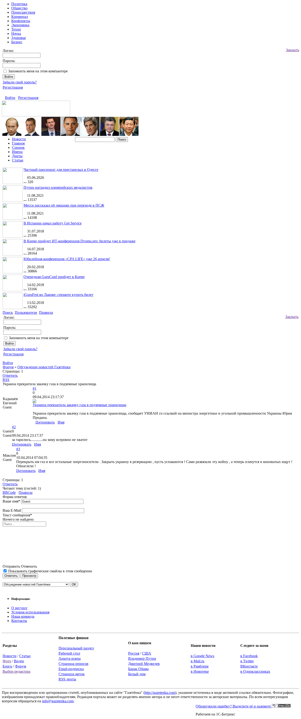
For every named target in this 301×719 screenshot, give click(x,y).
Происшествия (23, 12)
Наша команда (22, 616)
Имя (61, 422)
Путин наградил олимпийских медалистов (58, 187)
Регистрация (13, 87)
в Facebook (249, 656)
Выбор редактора (16, 671)
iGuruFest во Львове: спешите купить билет (58, 295)
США (146, 653)
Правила (25, 493)
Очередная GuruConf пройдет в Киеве (54, 277)
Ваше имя (11, 501)
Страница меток (72, 674)
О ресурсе (19, 608)
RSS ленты (67, 679)
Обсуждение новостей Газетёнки (44, 367)
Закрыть (292, 50)
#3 (18, 449)
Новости (19, 139)
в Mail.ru (197, 661)
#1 (34, 388)
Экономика (20, 25)
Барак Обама (138, 669)
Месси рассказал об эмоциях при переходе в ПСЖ (64, 205)
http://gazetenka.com (160, 693)
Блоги (7, 666)
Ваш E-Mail (12, 510)
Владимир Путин (142, 658)
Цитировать (45, 422)
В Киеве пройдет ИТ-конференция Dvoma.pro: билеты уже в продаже (79, 241)
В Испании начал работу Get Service (53, 223)
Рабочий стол (69, 653)
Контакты (19, 621)
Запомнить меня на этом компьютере (38, 71)
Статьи (17, 160)
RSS (6, 380)
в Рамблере (200, 666)
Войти (10, 98)
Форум (8, 367)
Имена (17, 152)
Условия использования (30, 612)
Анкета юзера (70, 658)
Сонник (18, 147)
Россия (133, 653)
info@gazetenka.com (58, 701)
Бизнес (16, 42)
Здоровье (18, 38)
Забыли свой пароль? (20, 82)
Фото (7, 661)
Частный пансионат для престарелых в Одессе (61, 170)
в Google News (202, 656)
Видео (19, 661)
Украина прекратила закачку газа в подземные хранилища (79, 405)
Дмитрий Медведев (144, 664)
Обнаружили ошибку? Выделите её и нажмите (234, 706)
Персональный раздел (76, 648)
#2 (14, 427)
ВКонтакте (249, 666)
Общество (19, 8)
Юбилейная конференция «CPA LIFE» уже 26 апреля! (67, 259)
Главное (18, 143)
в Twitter (247, 661)
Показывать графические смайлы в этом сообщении (50, 571)
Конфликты (20, 21)
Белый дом (137, 674)
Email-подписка (71, 669)
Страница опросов (73, 664)
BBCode (9, 493)
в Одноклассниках (255, 671)
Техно (16, 29)
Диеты (17, 156)
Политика (19, 4)
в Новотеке (200, 671)
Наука (16, 33)
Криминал (19, 17)
